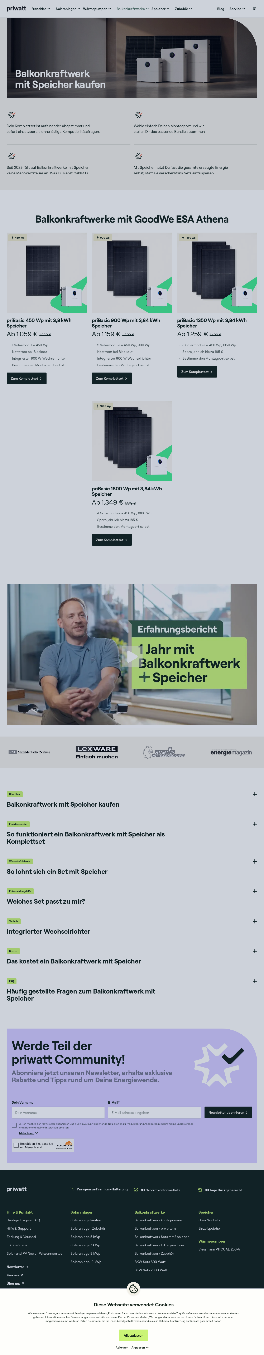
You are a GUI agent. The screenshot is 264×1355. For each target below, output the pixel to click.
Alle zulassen (133, 1335)
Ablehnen (122, 1347)
